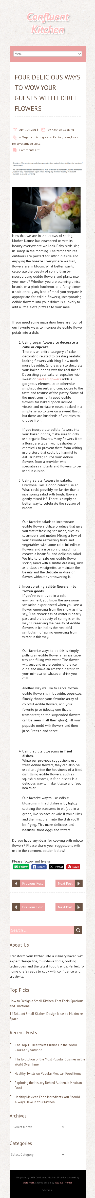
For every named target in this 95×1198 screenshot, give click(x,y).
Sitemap (47, 1190)
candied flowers (49, 379)
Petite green (61, 137)
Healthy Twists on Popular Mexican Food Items (48, 1073)
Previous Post (32, 883)
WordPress (28, 1182)
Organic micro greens (37, 137)
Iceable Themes (63, 1182)
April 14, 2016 (28, 129)
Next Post (65, 883)
